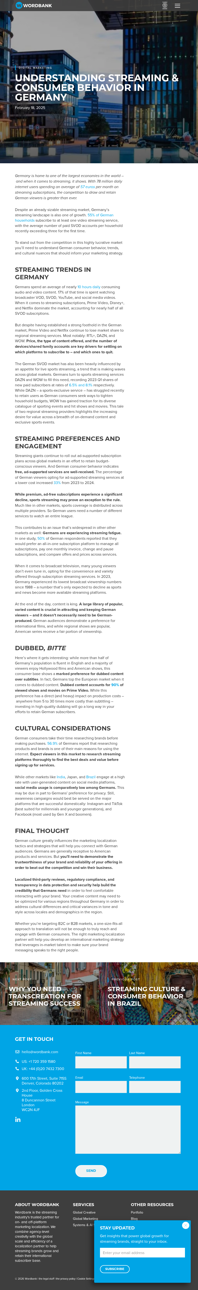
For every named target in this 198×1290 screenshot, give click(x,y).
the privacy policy (65, 1279)
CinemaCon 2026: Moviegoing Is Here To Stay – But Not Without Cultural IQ (158, 341)
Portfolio (137, 1212)
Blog (134, 1218)
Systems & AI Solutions (90, 1224)
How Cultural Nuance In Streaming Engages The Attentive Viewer (159, 255)
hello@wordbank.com (40, 1051)
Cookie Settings (86, 1279)
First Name (83, 1053)
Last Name (137, 1053)
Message (82, 1102)
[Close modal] (185, 1225)
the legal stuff (46, 1279)
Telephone (137, 1077)
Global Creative (84, 1212)
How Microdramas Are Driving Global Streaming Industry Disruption (160, 297)
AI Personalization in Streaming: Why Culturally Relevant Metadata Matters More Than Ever (158, 212)
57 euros (87, 187)
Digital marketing (35, 68)
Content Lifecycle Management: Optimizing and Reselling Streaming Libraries (158, 387)
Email (79, 1077)
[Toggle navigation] (177, 5)
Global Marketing (85, 1218)
